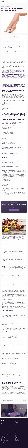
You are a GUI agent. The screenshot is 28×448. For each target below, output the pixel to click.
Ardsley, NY (16, 421)
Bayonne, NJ (16, 422)
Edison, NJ (16, 424)
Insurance (16, 438)
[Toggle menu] (26, 1)
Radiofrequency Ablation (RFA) (4, 434)
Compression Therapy (3, 437)
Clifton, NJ (16, 423)
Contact (16, 437)
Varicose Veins (2, 439)
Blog (15, 436)
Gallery (15, 435)
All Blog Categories (23, 400)
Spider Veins (2, 438)
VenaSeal (2, 436)
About (15, 434)
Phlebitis (2, 441)
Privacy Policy (16, 439)
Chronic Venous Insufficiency (4, 440)
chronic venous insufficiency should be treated (16, 236)
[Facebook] (1, 423)
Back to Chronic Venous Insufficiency (7, 400)
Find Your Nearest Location (14, 413)
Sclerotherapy (2, 435)
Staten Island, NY (17, 431)
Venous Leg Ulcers (3, 442)
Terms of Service (17, 440)
